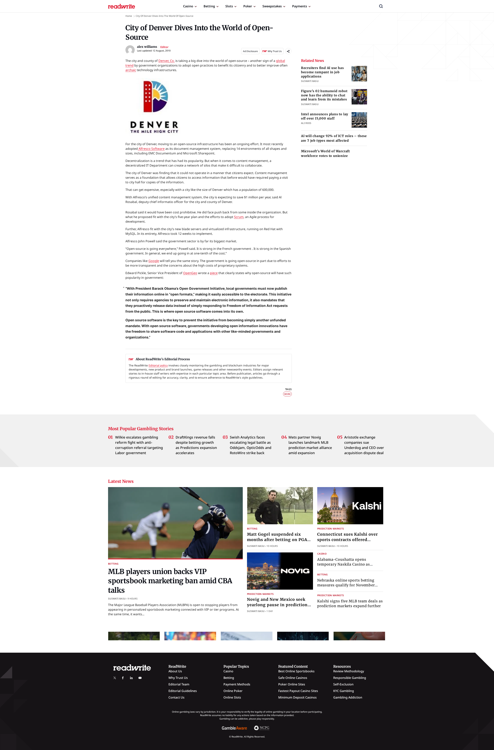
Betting (209, 6)
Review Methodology (348, 671)
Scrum (239, 217)
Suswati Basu (117, 598)
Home (128, 16)
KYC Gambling (343, 691)
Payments (299, 6)
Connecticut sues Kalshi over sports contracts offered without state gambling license (349, 539)
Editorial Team (178, 684)
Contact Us (176, 697)
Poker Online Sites (291, 684)
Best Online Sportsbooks (296, 671)
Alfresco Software (151, 148)
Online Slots (232, 697)
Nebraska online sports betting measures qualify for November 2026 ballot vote (346, 585)
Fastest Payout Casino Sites (298, 691)
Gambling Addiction (347, 697)
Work (287, 394)
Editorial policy (158, 365)
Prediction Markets (330, 528)
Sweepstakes (272, 6)
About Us (175, 671)
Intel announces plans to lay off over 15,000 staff (324, 116)
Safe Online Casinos (292, 678)
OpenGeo (190, 273)
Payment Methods (236, 684)
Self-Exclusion (343, 684)
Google (153, 261)
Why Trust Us (178, 678)
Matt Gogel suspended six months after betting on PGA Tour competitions (277, 539)
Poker (247, 6)
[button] (381, 6)
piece (214, 273)
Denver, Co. (166, 61)
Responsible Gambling (349, 678)
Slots (229, 6)
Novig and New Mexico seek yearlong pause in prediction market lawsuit (277, 605)
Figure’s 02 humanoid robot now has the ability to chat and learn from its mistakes (324, 95)
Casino (188, 6)
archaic (130, 70)
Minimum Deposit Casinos (297, 697)
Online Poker (233, 691)
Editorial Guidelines (182, 691)
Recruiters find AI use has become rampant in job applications (322, 72)
